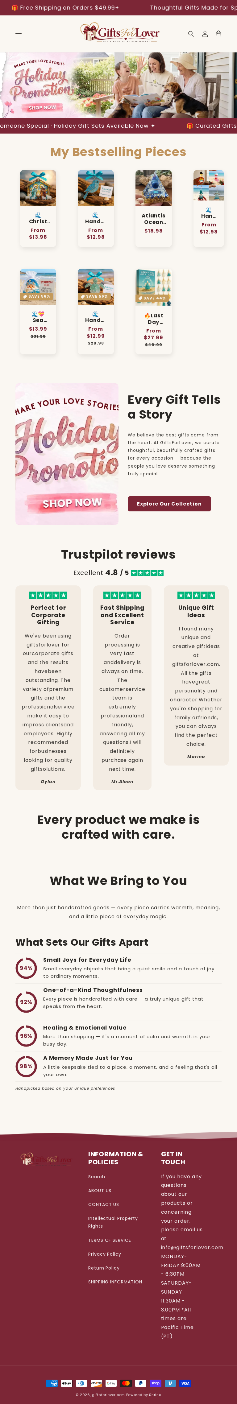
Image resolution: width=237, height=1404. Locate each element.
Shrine (155, 1394)
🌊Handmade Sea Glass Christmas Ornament (208, 213)
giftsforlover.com (108, 1394)
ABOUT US (100, 1190)
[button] (191, 34)
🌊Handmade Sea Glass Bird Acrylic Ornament (96, 218)
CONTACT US (103, 1204)
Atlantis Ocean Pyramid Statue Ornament (153, 219)
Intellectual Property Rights (113, 1222)
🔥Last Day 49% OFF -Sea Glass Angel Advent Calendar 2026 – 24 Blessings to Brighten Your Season (154, 318)
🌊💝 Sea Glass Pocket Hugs (38, 317)
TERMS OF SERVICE (109, 1240)
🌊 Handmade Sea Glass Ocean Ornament (96, 317)
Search (96, 1177)
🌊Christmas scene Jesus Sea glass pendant (38, 218)
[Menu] (18, 34)
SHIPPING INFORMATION (115, 1282)
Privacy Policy (104, 1254)
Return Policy (104, 1268)
